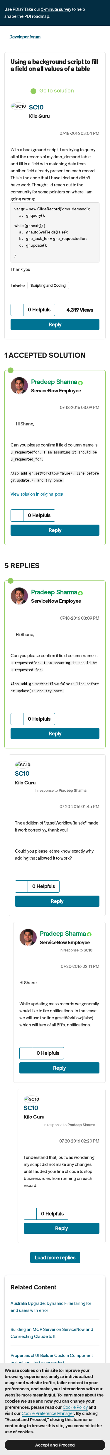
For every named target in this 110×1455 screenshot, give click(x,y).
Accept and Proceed (55, 1445)
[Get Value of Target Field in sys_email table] (100, 564)
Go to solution (56, 90)
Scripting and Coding (48, 285)
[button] (17, 309)
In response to (61, 790)
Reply (55, 324)
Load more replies (55, 1257)
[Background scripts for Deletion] (88, 564)
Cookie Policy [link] (75, 1407)
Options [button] (102, 37)
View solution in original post (37, 494)
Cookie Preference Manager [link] (48, 1413)
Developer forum (24, 36)
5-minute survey (56, 9)
